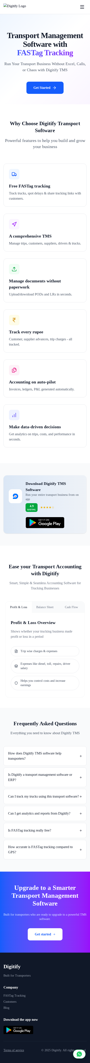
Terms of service (13, 1050)
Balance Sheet (45, 607)
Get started (43, 934)
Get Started (41, 87)
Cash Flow (71, 607)
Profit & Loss (18, 607)
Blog (6, 1007)
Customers (9, 1001)
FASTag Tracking (14, 995)
